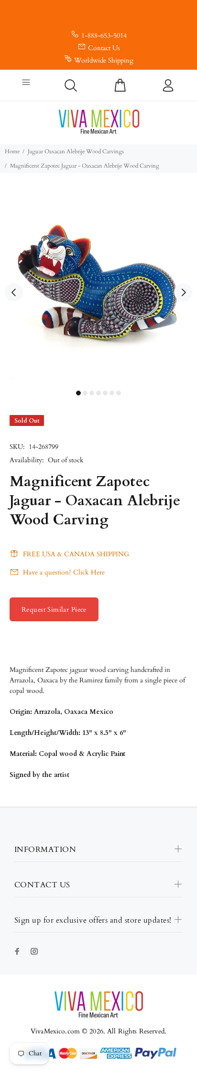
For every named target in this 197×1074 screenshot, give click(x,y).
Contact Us (104, 48)
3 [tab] (91, 393)
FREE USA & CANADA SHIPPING (76, 554)
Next (183, 292)
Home (12, 151)
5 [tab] (105, 393)
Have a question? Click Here (64, 572)
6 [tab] (111, 393)
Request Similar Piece (54, 609)
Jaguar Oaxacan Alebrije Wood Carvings (76, 151)
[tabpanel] (98, 287)
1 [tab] (78, 393)
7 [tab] (118, 393)
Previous (14, 292)
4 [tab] (98, 393)
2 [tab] (85, 393)
